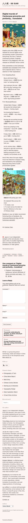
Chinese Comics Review (11, 382)
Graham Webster (7, 460)
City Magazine (13, 60)
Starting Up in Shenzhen (11, 386)
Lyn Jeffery (5, 487)
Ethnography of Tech (10, 373)
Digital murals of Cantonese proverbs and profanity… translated (13, 16)
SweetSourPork (10, 75)
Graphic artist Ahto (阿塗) (10, 50)
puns (3, 257)
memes (15, 255)
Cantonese (14, 254)
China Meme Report (9, 376)
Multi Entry (7, 379)
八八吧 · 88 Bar (10, 3)
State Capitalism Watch (11, 392)
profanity (20, 255)
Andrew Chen (9, 227)
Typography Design (9, 389)
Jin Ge (4, 431)
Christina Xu (6, 474)
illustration (10, 255)
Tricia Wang (5, 421)
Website (4, 317)
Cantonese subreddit (8, 220)
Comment (5, 289)
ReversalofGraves (11, 102)
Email (4, 311)
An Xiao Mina (6, 448)
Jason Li (15, 21)
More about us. (6, 357)
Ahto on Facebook (13, 216)
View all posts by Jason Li (8, 248)
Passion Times (20, 159)
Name (4, 305)
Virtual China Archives (10, 395)
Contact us (5, 499)
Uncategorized (7, 254)
